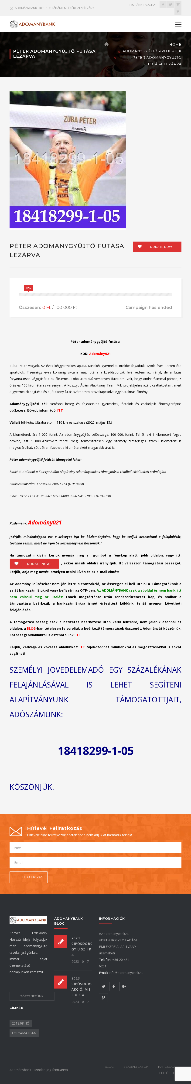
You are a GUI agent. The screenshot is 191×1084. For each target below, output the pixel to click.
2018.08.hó (20, 1023)
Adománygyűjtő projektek (152, 51)
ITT (60, 410)
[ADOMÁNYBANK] (33, 24)
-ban (35, 628)
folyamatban (24, 1033)
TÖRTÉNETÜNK (32, 996)
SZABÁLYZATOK (135, 1066)
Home (175, 45)
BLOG (109, 1066)
